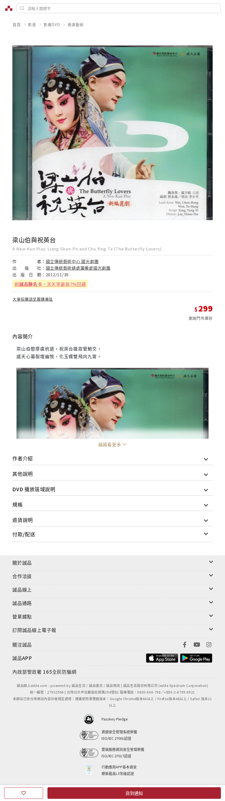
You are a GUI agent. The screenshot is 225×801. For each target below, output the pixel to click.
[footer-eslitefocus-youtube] (197, 644)
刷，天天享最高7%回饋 (50, 284)
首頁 (17, 24)
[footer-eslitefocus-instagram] (209, 644)
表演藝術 (76, 24)
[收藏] (23, 793)
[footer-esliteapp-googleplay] (196, 657)
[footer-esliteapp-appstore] (162, 657)
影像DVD (52, 24)
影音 (32, 24)
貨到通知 (134, 793)
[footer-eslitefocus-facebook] (185, 644)
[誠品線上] (8, 8)
